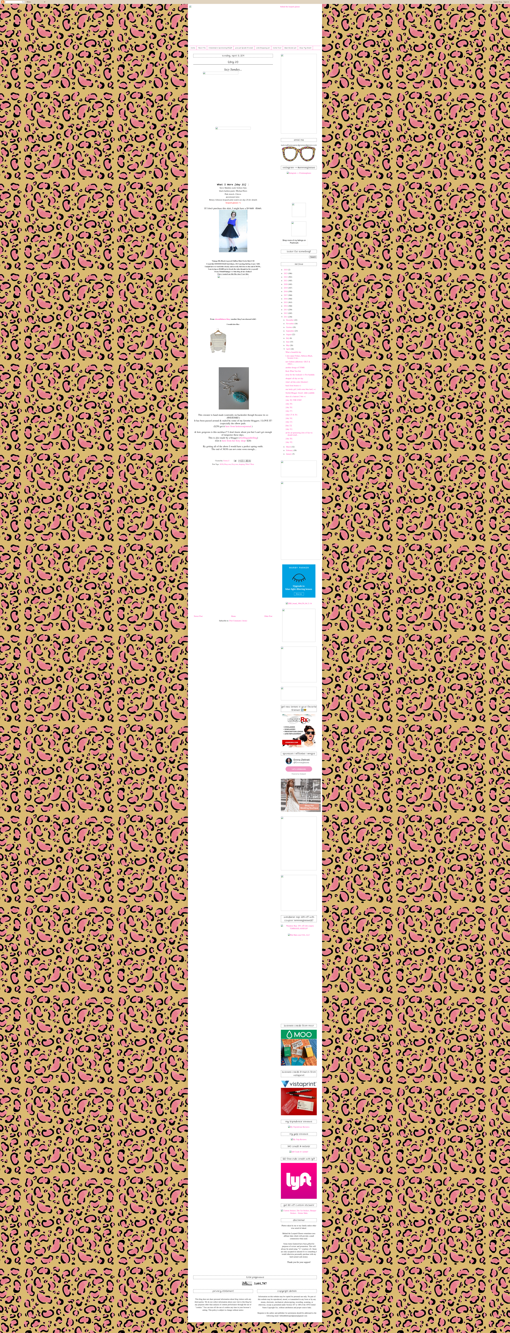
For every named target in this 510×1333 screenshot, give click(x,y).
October (289, 327)
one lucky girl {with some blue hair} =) (301, 389)
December (290, 320)
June (288, 341)
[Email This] (239, 461)
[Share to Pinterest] (249, 461)
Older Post (268, 616)
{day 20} (289, 438)
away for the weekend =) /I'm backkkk (300, 374)
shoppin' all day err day (294, 378)
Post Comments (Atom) (238, 620)
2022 (286, 277)
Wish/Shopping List (263, 48)
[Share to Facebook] (247, 461)
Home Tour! (277, 48)
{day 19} (289, 442)
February (289, 450)
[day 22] (289, 425)
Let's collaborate (299, 769)
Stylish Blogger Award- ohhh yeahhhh (300, 393)
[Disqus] (233, 505)
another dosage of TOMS (295, 367)
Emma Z (226, 461)
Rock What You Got (293, 371)
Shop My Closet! (305, 48)
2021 (286, 280)
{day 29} (289, 403)
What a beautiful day (293, 352)
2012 (286, 313)
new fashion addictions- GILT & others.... (298, 362)
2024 (286, 269)
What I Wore (249, 464)
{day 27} (289, 411)
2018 (286, 291)
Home (193, 48)
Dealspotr (303, 774)
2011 (286, 316)
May (288, 345)
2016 (286, 298)
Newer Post (198, 616)
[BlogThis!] (242, 461)
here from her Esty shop (233, 440)
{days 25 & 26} (292, 414)
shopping (242, 464)
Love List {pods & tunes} (244, 48)
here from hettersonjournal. (239, 426)
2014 (286, 306)
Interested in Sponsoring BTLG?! (220, 48)
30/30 (221, 464)
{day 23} (289, 421)
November (290, 323)
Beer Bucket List (290, 48)
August (289, 334)
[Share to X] (244, 461)
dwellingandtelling (248, 437)
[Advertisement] (299, 980)
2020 (286, 284)
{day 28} (289, 407)
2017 (286, 295)
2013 (286, 309)
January (289, 454)
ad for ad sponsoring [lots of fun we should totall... (299, 433)
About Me (201, 48)
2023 (286, 273)
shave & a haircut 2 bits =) (296, 396)
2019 (286, 288)
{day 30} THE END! (294, 400)
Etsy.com (235, 464)
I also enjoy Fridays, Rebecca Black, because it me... (299, 356)
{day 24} (289, 418)
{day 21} (289, 429)
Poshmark (294, 242)
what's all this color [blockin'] (297, 382)
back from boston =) (293, 385)
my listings (298, 240)
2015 (286, 302)
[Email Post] (235, 461)
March (288, 446)
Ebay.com (227, 464)
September (290, 331)
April (288, 349)
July (288, 338)
